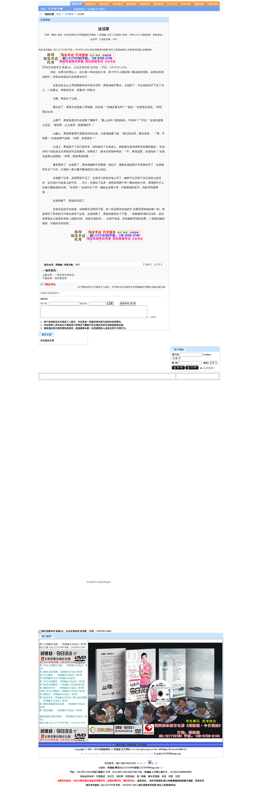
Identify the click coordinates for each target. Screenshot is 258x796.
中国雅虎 (101, 776)
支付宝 (111, 776)
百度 (177, 776)
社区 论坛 (172, 4)
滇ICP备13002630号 (126, 763)
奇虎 (164, 776)
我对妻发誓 (61, 278)
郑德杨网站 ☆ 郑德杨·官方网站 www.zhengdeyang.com (126, 749)
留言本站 (120, 744)
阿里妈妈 (130, 776)
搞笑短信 (158, 4)
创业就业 (118, 4)
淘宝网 (120, 776)
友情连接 (131, 744)
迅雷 (171, 776)
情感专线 (145, 4)
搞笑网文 (131, 4)
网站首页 (77, 4)
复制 (147, 264)
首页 (58, 14)
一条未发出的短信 (64, 274)
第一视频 (141, 776)
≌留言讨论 (213, 4)
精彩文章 (104, 4)
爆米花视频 (154, 776)
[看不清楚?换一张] (110, 303)
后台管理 (142, 744)
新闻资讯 (90, 4)
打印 (158, 264)
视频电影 (199, 4)
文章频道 (69, 14)
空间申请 (186, 4)
